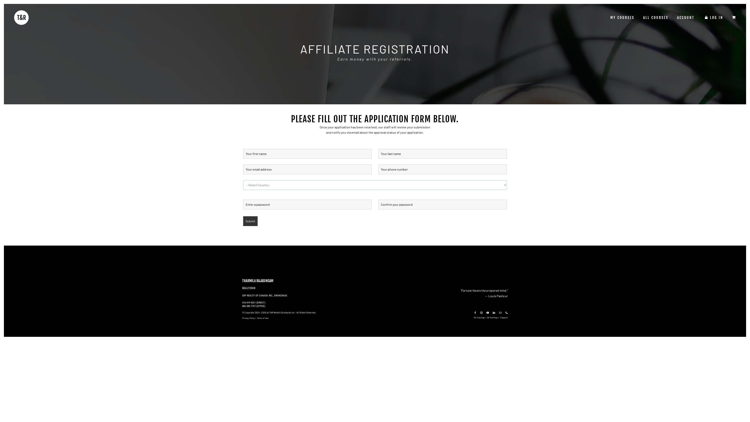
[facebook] (475, 313)
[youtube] (488, 313)
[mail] (500, 313)
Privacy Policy (248, 318)
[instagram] (481, 313)
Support (504, 317)
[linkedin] (494, 313)
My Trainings (479, 317)
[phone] (506, 313)
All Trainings (492, 317)
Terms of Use (263, 318)
